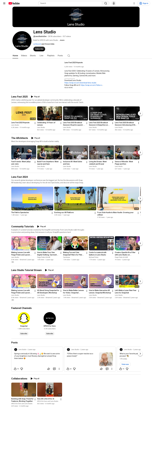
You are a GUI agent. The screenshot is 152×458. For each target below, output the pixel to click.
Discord (38, 44)
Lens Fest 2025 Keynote (73, 62)
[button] (68, 87)
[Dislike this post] (22, 369)
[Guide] (4, 3)
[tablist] (76, 55)
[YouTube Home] (14, 3)
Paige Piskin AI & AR (43, 257)
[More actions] (35, 123)
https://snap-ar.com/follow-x (91, 85)
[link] (37, 359)
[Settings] (134, 3)
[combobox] (70, 3)
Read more (68, 87)
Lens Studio (15, 125)
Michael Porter (93, 257)
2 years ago (31, 349)
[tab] (15, 55)
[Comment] (54, 368)
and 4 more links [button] (47, 44)
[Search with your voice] (113, 3)
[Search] (105, 3)
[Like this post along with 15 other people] (15, 369)
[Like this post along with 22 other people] (68, 369)
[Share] (48, 368)
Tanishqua (66, 257)
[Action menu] (59, 368)
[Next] (140, 113)
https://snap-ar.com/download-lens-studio (80, 83)
